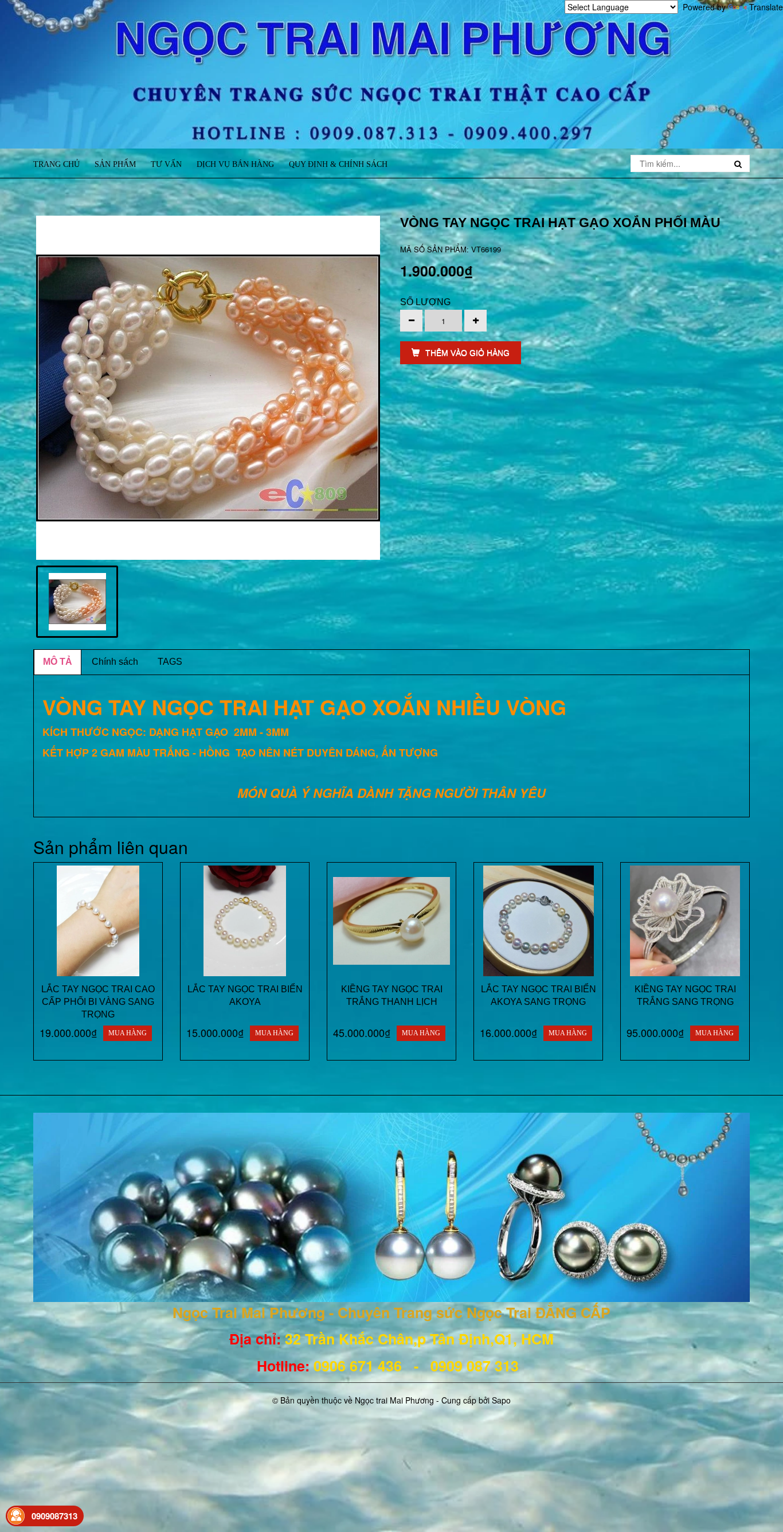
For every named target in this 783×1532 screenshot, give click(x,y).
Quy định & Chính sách (338, 164)
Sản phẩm (115, 164)
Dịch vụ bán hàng (235, 164)
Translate (766, 7)
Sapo (501, 1400)
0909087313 (54, 1516)
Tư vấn (166, 164)
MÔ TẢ (57, 661)
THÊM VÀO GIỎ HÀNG (467, 352)
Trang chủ (56, 164)
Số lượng (425, 302)
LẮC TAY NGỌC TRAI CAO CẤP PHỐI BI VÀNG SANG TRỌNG (98, 1001)
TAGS (170, 661)
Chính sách (115, 661)
